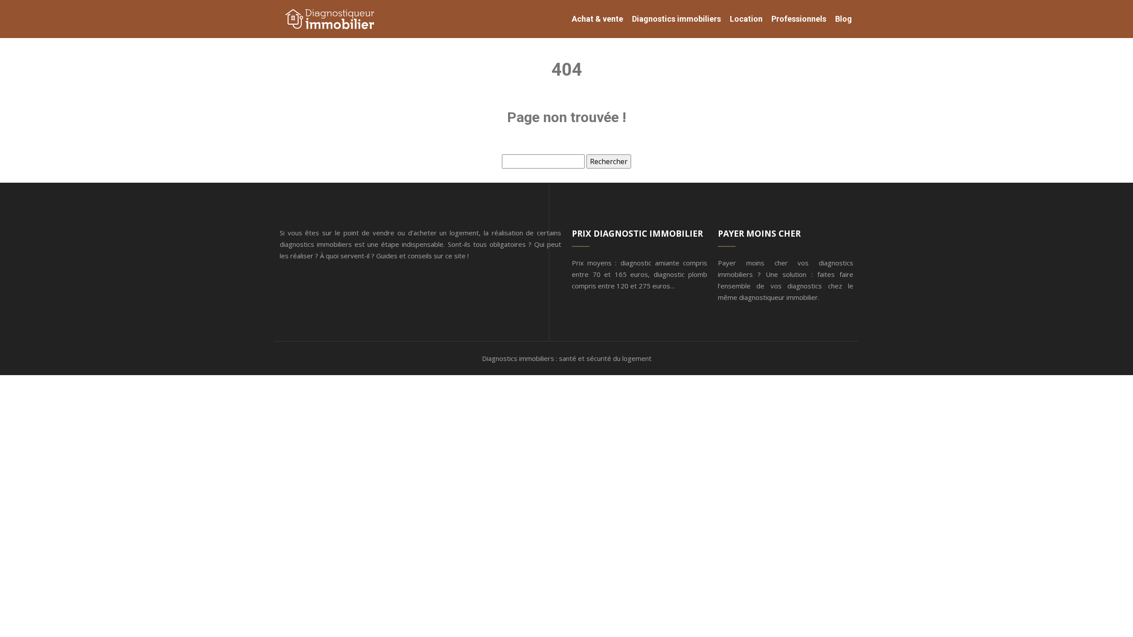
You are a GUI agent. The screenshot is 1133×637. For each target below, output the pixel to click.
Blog (843, 18)
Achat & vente (597, 18)
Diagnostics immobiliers (676, 18)
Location (746, 18)
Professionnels (798, 18)
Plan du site (566, 381)
